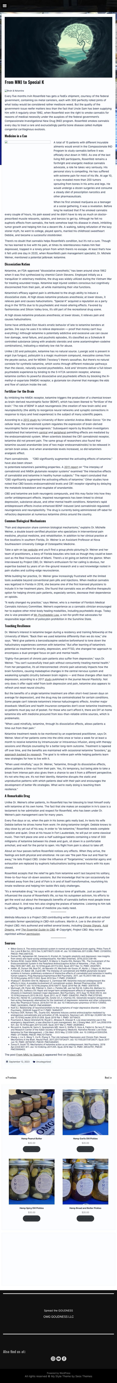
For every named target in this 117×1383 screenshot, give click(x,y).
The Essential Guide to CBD (38, 929)
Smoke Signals (92, 925)
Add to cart (31, 1149)
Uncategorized (43, 1061)
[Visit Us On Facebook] (64, 1360)
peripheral (60, 432)
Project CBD (74, 1054)
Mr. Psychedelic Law (46, 614)
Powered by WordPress (58, 1373)
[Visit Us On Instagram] (53, 1360)
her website (30, 549)
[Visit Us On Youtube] (58, 1360)
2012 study (30, 419)
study (48, 679)
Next (107, 1077)
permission (33, 933)
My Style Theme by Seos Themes (71, 1376)
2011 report (71, 467)
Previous (11, 1077)
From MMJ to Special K (30, 1054)
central (43, 432)
